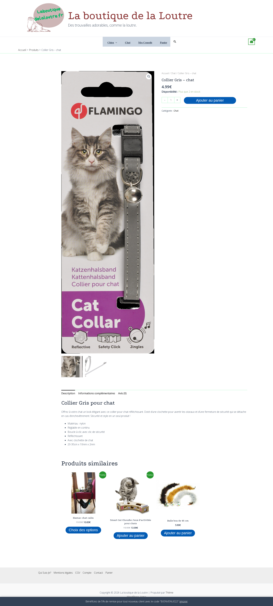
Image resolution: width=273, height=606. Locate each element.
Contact (98, 572)
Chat (127, 42)
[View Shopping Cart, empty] (251, 42)
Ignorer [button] (183, 601)
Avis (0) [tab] (122, 393)
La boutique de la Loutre (130, 15)
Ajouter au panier (210, 100)
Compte (87, 572)
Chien (110, 42)
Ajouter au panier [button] (131, 535)
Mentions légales (63, 572)
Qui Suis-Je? (44, 572)
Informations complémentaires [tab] (96, 393)
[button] (115, 42)
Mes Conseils (145, 42)
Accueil (165, 73)
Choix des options (83, 530)
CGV (77, 572)
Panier (163, 42)
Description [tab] (68, 393)
